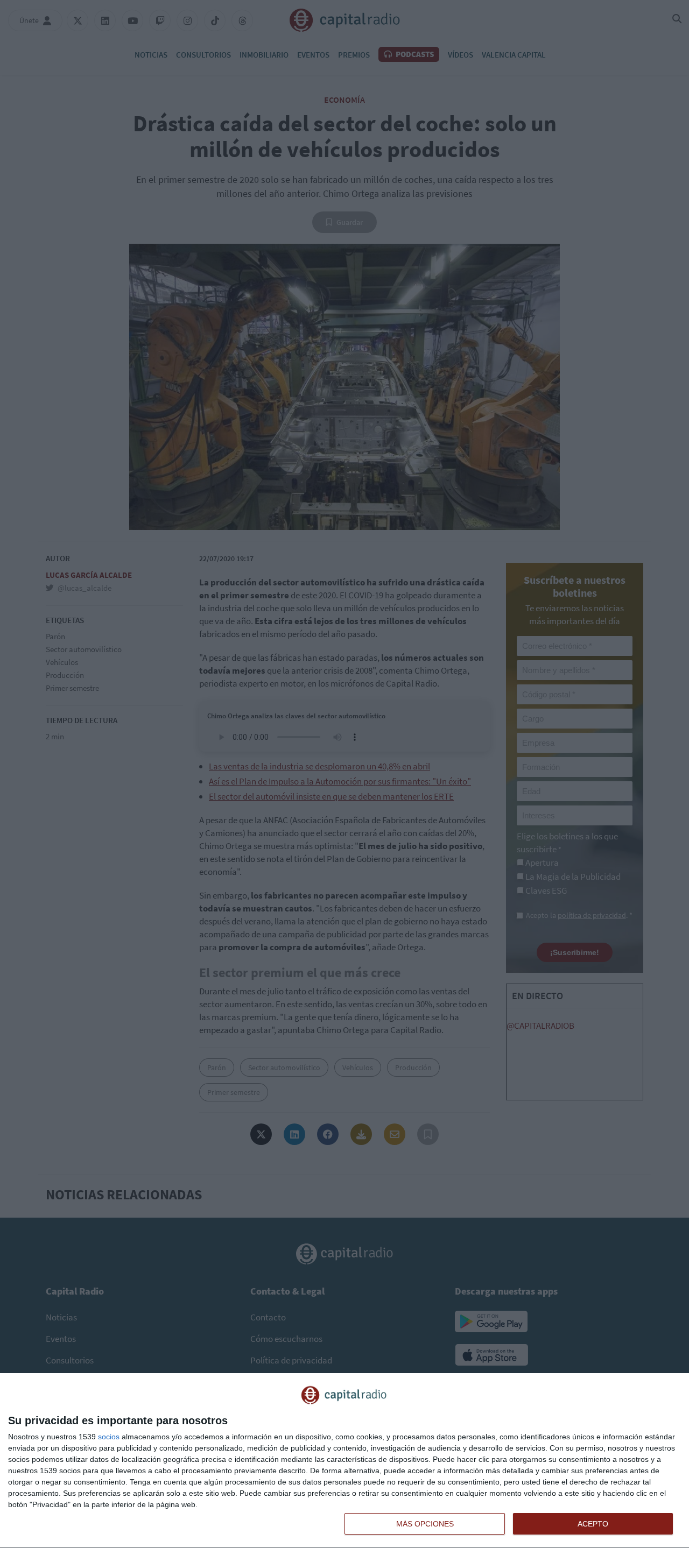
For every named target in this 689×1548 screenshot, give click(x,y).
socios (108, 1436)
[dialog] (344, 1461)
